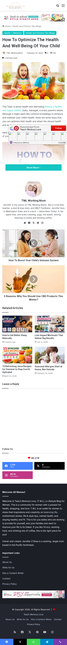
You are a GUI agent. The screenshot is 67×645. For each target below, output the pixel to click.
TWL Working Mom (14, 53)
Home (7, 26)
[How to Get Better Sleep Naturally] (17, 324)
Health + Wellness (13, 33)
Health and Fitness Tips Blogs (26, 26)
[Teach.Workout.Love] (15, 5)
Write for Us (8, 567)
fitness (46, 527)
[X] (33, 223)
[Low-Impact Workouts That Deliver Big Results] (50, 324)
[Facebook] (29, 223)
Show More (32, 167)
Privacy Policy (9, 584)
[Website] (25, 223)
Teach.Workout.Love (33, 614)
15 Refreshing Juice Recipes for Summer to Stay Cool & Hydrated (16, 369)
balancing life (50, 512)
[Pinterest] (38, 223)
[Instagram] (42, 223)
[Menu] (63, 6)
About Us (7, 562)
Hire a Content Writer (13, 573)
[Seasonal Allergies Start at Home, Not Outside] (50, 355)
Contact (6, 578)
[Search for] (57, 6)
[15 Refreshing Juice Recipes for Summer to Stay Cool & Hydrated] (17, 355)
